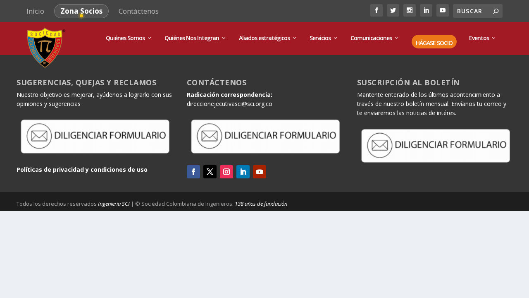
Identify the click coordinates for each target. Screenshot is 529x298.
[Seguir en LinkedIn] (243, 171)
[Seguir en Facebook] (193, 171)
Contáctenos (139, 11)
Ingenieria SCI (114, 203)
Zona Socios (81, 11)
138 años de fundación (261, 203)
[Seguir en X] (210, 171)
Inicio (35, 11)
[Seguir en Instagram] (226, 171)
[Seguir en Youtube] (259, 171)
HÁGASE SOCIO (434, 43)
